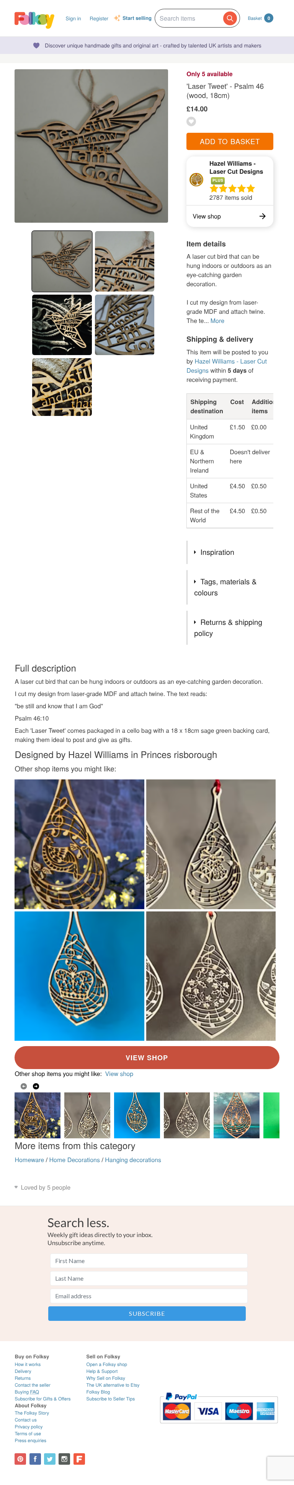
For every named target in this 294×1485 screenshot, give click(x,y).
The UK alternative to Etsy (113, 1385)
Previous (24, 1086)
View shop (119, 1073)
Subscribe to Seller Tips (111, 1398)
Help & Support (102, 1371)
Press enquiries (30, 1440)
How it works (28, 1364)
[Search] (230, 18)
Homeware (29, 1159)
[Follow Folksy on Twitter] (50, 1459)
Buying (27, 1392)
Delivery (23, 1371)
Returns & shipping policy (228, 627)
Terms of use (28, 1433)
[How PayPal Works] (219, 1426)
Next (36, 1086)
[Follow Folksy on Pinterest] (20, 1459)
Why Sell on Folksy (106, 1378)
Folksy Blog (98, 1392)
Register (99, 18)
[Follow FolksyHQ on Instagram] (64, 1459)
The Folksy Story (32, 1413)
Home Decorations (74, 1159)
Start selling (137, 18)
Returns (23, 1378)
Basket (259, 18)
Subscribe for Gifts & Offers (42, 1398)
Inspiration (217, 552)
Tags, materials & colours (225, 587)
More (217, 320)
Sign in (73, 18)
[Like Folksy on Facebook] (35, 1459)
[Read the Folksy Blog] (79, 1459)
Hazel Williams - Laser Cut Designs (236, 167)
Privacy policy (28, 1426)
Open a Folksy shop (107, 1364)
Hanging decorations (133, 1159)
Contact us (25, 1420)
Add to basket (230, 141)
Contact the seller (32, 1385)
